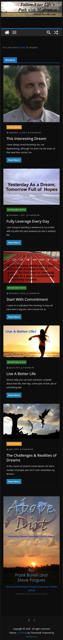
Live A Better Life (21, 373)
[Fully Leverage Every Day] (31, 187)
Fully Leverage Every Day (27, 221)
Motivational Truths (16, 210)
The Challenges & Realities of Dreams (31, 457)
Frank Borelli (35, 132)
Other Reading (14, 127)
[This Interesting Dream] (31, 93)
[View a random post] (56, 32)
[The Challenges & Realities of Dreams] (31, 421)
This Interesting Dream (26, 138)
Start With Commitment (27, 299)
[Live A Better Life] (31, 341)
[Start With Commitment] (31, 267)
